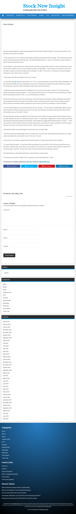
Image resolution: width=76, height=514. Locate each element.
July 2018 (5, 413)
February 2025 (7, 324)
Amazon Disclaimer (7, 471)
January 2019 (6, 397)
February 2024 (7, 356)
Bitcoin (5, 287)
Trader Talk (20, 15)
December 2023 (7, 362)
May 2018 (5, 418)
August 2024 (6, 340)
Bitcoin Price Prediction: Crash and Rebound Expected (16, 490)
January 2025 (6, 327)
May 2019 (5, 386)
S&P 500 (16, 81)
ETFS (47, 15)
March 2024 (6, 354)
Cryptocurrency (68, 15)
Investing (10, 15)
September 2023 (7, 370)
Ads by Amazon (69, 196)
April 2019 (5, 389)
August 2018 (6, 410)
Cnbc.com (29, 161)
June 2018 (5, 416)
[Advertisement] (38, 37)
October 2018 (6, 405)
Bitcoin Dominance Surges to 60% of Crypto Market (16, 487)
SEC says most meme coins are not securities (14, 492)
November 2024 (7, 332)
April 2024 (5, 351)
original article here (44, 161)
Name (5, 229)
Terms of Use (40, 506)
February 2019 (7, 394)
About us (4, 468)
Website (5, 246)
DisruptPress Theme (44, 509)
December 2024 (7, 329)
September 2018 (7, 408)
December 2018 (7, 400)
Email (5, 238)
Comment (6, 210)
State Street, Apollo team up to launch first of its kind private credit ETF (21, 495)
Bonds (41, 15)
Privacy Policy (5, 477)
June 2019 (5, 383)
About (4, 284)
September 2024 (7, 337)
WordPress (35, 509)
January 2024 (6, 359)
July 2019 (5, 381)
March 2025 (6, 321)
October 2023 (6, 367)
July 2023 (5, 375)
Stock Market (32, 15)
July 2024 (5, 343)
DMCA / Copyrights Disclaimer (10, 474)
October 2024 (6, 335)
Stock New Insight (44, 6)
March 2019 (6, 391)
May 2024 (5, 348)
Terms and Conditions (8, 479)
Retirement (6, 306)
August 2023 (6, 373)
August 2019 (6, 378)
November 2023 (7, 364)
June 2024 (5, 346)
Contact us (5, 466)
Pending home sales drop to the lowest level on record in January (19, 498)
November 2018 (7, 402)
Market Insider (7, 300)
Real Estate (55, 15)
